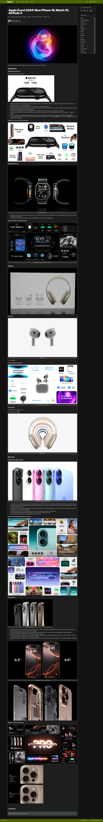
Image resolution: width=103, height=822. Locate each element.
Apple (9, 16)
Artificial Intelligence (16, 16)
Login (90, 1)
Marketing (34, 16)
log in (15, 813)
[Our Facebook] (87, 10)
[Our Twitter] (90, 10)
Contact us (4, 820)
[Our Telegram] (81, 10)
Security (40, 16)
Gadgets (29, 16)
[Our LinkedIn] (84, 10)
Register (94, 1)
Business (25, 16)
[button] (87, 2)
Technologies (46, 16)
